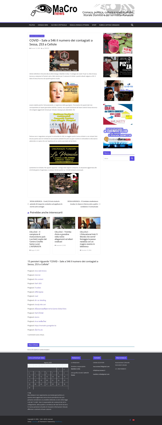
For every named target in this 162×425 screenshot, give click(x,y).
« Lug (29, 393)
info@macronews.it (99, 370)
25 (35, 384)
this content (39, 279)
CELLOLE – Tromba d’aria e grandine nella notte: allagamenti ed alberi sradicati (64, 237)
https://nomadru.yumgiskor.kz (45, 326)
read (36, 296)
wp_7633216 (45, 48)
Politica (32, 25)
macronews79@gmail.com (101, 366)
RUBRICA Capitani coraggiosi (109, 25)
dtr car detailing (40, 300)
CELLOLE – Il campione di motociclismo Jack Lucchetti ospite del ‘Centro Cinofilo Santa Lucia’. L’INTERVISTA (38, 239)
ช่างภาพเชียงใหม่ (40, 321)
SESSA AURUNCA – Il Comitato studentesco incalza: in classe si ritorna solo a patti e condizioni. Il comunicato (83, 204)
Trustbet (38, 288)
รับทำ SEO (38, 283)
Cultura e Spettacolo (59, 25)
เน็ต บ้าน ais (39, 330)
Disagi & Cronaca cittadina (79, 25)
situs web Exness (41, 271)
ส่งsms (37, 317)
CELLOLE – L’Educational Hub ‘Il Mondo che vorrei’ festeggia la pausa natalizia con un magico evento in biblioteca (89, 239)
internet (37, 275)
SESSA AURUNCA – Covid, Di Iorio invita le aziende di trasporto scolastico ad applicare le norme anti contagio (46, 204)
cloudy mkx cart (40, 304)
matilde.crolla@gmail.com (101, 374)
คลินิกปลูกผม (39, 292)
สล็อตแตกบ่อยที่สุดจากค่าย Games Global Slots (50, 309)
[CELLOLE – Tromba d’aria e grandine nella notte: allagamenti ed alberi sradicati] (64, 218)
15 (58, 377)
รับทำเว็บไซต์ (39, 313)
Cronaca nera (43, 25)
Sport (94, 25)
